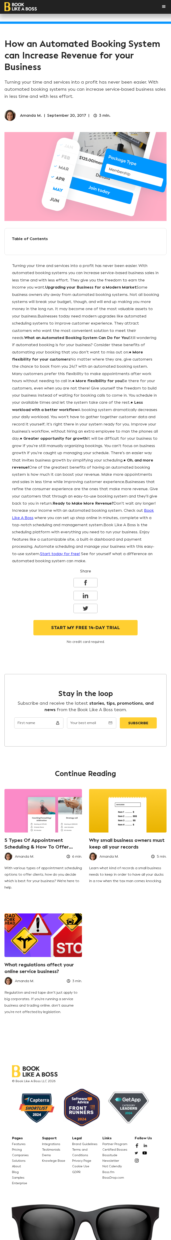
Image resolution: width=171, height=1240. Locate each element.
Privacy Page (81, 1161)
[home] (20, 6)
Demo (46, 1155)
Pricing (17, 1150)
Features (19, 1144)
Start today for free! (60, 553)
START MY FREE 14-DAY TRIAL (85, 627)
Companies (20, 1155)
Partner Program (114, 1144)
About (16, 1166)
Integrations (51, 1144)
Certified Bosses (114, 1150)
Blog (15, 1172)
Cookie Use (80, 1166)
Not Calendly (112, 1166)
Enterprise (19, 1183)
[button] (159, 6)
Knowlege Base (53, 1161)
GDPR (76, 1172)
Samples (18, 1178)
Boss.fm (108, 1172)
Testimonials (51, 1150)
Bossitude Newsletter (110, 1158)
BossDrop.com (113, 1178)
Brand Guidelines (85, 1144)
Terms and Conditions (80, 1152)
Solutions (19, 1161)
